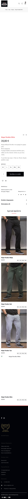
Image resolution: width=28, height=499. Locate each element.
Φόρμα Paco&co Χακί (6, 304)
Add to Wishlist (2, 181)
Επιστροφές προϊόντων (6, 448)
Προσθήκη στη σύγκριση (5, 181)
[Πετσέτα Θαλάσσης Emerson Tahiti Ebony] (26, 135)
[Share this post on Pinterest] (23, 194)
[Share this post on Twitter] (21, 194)
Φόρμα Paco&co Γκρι (6, 350)
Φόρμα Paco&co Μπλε (6, 397)
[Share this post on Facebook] (19, 194)
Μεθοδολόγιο (4, 186)
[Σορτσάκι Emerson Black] (23, 135)
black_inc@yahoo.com (9, 485)
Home (6, 9)
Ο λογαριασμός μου (5, 470)
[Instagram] (4, 418)
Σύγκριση (3, 474)
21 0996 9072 (7, 482)
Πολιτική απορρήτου (5, 450)
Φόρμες (12, 9)
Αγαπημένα (3, 472)
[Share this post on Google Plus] (25, 194)
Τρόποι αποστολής (5, 446)
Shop (9, 9)
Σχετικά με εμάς (5, 462)
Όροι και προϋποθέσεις (6, 452)
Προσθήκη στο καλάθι (15, 174)
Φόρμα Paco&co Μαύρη (7, 257)
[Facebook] (1, 418)
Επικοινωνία (3, 460)
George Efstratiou (22, 494)
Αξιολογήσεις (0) (5, 204)
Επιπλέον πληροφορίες (7, 200)
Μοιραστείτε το (21, 191)
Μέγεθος (3, 164)
